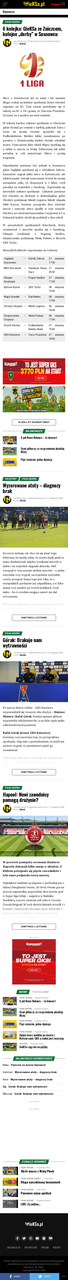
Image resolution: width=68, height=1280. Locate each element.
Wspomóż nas (30, 1247)
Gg (4, 1086)
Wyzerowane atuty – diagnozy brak (36, 1072)
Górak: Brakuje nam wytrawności (27, 1086)
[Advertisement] (34, 1132)
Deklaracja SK (13, 1247)
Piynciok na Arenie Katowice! (28, 1065)
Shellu (23, 500)
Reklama (45, 1247)
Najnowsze (9, 12)
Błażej (23, 44)
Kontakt (57, 1247)
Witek (22, 809)
